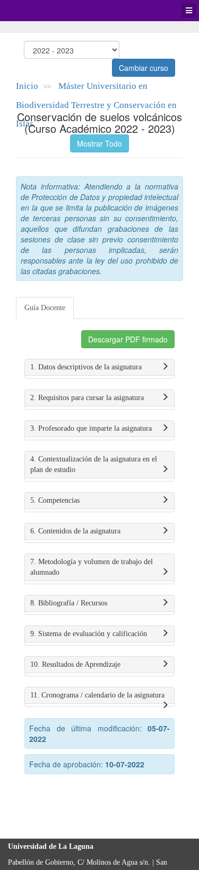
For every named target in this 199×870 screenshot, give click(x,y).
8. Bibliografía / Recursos (68, 603)
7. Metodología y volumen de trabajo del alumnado (91, 567)
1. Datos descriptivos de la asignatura (86, 367)
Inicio (27, 86)
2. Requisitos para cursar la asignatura (87, 398)
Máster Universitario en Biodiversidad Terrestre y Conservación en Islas (96, 105)
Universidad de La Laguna (37, 10)
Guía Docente (44, 308)
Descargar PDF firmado (128, 339)
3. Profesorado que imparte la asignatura (91, 428)
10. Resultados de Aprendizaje (75, 664)
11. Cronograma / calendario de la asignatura (97, 695)
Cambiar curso (143, 67)
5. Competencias (55, 500)
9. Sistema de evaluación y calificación (88, 634)
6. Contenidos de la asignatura (75, 531)
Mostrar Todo (99, 143)
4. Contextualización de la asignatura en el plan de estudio (93, 464)
